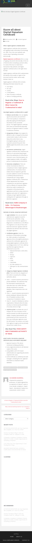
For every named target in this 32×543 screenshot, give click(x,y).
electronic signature (22, 367)
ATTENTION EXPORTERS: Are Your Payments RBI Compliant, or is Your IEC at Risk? (16, 428)
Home (11, 536)
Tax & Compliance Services (11, 540)
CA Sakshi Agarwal (21, 39)
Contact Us (25, 540)
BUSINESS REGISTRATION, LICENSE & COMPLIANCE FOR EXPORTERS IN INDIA (15, 448)
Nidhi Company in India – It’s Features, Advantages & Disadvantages (16, 205)
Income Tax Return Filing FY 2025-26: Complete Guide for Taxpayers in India (14, 433)
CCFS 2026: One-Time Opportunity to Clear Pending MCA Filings (15, 444)
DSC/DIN (7, 41)
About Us (19, 536)
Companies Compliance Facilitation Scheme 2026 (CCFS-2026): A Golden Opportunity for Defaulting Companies (15, 439)
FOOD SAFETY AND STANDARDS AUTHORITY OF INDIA (16, 331)
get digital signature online (10, 369)
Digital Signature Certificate (10, 367)
